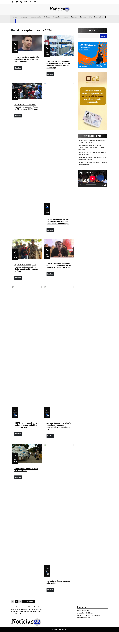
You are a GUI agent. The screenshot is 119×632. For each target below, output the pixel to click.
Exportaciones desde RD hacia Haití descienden (26, 470)
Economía (56, 17)
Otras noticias (98, 17)
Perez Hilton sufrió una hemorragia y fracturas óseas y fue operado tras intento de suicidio (91, 147)
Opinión (65, 17)
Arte (90, 17)
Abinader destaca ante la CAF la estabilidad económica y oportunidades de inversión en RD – (59, 426)
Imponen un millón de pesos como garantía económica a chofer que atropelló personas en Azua (26, 268)
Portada (14, 17)
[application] (92, 178)
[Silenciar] (102, 185)
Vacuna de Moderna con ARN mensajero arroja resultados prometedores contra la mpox (58, 221)
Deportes (74, 17)
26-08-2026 (33, 2)
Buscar (92, 31)
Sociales (83, 17)
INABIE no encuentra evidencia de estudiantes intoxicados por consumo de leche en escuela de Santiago (58, 64)
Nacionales (24, 17)
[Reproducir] (80, 185)
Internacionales (36, 17)
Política (47, 17)
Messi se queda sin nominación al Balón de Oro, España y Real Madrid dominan (26, 59)
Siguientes (30, 601)
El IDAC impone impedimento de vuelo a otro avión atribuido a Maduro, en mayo (26, 425)
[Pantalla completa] (105, 185)
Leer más (18, 68)
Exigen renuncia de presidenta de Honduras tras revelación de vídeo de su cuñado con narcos (59, 265)
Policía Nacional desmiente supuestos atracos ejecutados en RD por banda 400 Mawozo (26, 107)
